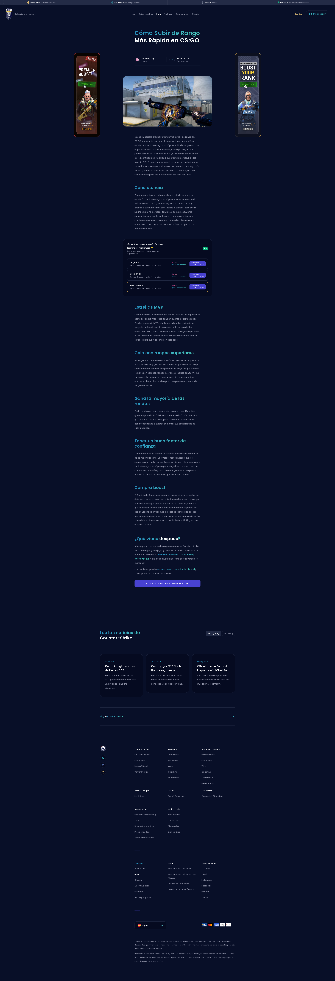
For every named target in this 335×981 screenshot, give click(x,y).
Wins (170, 766)
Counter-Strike (115, 716)
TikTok (204, 874)
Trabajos (168, 14)
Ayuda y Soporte (143, 897)
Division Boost (208, 754)
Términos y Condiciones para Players (182, 876)
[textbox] (150, 925)
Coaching (172, 771)
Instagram (207, 880)
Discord (205, 891)
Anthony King (148, 58)
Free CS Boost (141, 766)
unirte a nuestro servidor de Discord (176, 569)
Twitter (205, 897)
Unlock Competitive (144, 826)
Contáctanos (182, 14)
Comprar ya (197, 264)
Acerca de (140, 868)
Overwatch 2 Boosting (212, 796)
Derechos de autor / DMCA (181, 889)
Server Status (141, 771)
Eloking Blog (213, 633)
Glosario (195, 14)
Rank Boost (173, 754)
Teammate (173, 777)
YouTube (206, 868)
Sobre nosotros (146, 14)
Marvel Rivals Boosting (145, 814)
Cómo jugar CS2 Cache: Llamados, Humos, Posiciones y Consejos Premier (167, 668)
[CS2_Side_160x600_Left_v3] (87, 136)
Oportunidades (142, 885)
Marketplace (174, 814)
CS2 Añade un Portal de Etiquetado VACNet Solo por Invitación (213, 668)
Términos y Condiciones (179, 868)
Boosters (139, 891)
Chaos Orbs (174, 820)
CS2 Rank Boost (142, 754)
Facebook (206, 885)
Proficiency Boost (143, 832)
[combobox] (150, 925)
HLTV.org (228, 633)
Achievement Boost (144, 837)
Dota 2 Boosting (176, 796)
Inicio (133, 14)
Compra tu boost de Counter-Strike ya (165, 583)
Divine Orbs (173, 826)
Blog (158, 14)
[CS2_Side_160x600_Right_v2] (248, 136)
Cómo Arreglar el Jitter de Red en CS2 (120, 668)
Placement (140, 760)
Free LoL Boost (208, 783)
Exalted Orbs (174, 832)
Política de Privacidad (178, 883)
